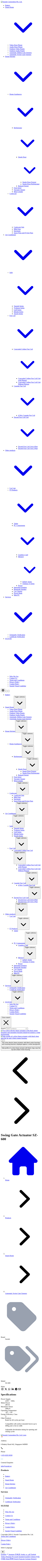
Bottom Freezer (23, 186)
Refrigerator (18, 756)
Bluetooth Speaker (20, 589)
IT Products (13, 929)
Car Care (12, 488)
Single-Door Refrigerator (30, 184)
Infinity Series (27, 582)
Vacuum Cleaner (19, 190)
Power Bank (18, 593)
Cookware (13, 793)
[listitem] (5, 1554)
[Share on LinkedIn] (13, 1390)
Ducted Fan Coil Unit (21, 898)
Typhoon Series (19, 308)
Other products (10, 914)
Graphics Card (23, 555)
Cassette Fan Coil (20, 883)
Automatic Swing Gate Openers (20, 54)
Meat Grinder (18, 192)
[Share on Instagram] (2, 1390)
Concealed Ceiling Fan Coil (23, 850)
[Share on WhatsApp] (9, 1390)
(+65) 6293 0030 (6, 1455)
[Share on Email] (19, 1390)
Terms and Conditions (16, 680)
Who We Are (13, 676)
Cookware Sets (19, 227)
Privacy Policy (14, 682)
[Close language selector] (3, 1551)
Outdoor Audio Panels (17, 51)
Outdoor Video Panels (17, 49)
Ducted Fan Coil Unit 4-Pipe (28, 446)
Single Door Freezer (29, 182)
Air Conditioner (10, 813)
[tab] (21, 1044)
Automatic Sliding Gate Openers (20, 53)
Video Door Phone (15, 45)
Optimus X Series (28, 584)
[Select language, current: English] (3, 690)
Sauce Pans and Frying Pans (23, 233)
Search (3, 1028)
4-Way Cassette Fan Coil (26, 415)
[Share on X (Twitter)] (6, 1390)
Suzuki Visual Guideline (17, 686)
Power (20, 585)
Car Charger (18, 591)
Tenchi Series (18, 314)
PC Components (19, 943)
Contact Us (13, 678)
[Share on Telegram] (16, 1390)
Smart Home (9, 707)
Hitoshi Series (18, 312)
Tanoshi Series (19, 306)
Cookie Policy (14, 684)
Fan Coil (12, 848)
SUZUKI (8, 1002)
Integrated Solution (20, 587)
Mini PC (17, 595)
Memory (21, 958)
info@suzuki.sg (6, 1466)
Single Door (22, 769)
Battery (7, 5)
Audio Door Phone (16, 47)
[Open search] (6, 691)
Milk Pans (17, 229)
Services (8, 986)
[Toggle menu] (8, 691)
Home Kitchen (10, 731)
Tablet (16, 524)
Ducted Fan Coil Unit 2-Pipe (28, 448)
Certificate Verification (17, 637)
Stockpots (17, 231)
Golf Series (17, 310)
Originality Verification (17, 635)
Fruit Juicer (17, 188)
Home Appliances (15, 744)
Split (11, 826)
